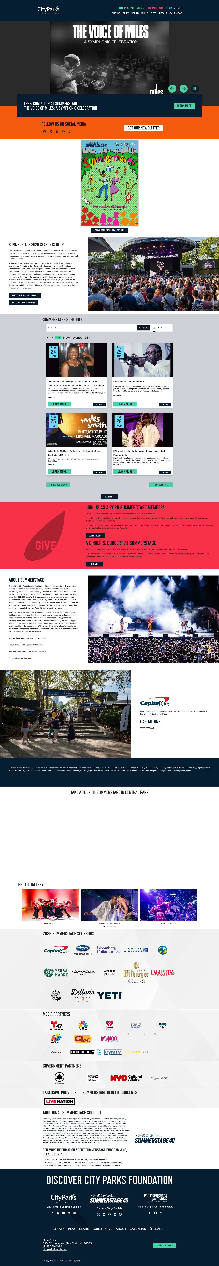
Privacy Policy (49, 1261)
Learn (135, 13)
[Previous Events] (47, 337)
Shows (116, 13)
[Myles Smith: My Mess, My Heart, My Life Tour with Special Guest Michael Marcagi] (76, 430)
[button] (172, 89)
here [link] (152, 728)
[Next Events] (52, 337)
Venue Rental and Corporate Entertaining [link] (26, 645)
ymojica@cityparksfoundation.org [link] (108, 1162)
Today (58, 337)
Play (126, 13)
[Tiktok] (69, 131)
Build (145, 13)
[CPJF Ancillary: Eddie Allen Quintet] (142, 360)
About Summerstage (26, 580)
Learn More (59, 404)
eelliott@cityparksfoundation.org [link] (94, 1160)
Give (153, 13)
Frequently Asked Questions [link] (20, 658)
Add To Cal (99, 405)
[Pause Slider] (195, 89)
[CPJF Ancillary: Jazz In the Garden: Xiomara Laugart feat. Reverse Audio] (142, 430)
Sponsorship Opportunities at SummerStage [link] (27, 638)
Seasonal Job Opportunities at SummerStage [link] (27, 651)
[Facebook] (44, 131)
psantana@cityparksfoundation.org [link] (106, 1165)
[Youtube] (63, 131)
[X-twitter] (51, 131)
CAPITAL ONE (150, 721)
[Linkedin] (69, 1213)
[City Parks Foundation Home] (58, 10)
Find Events (143, 328)
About (163, 13)
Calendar (175, 13)
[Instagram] (57, 131)
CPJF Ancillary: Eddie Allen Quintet (129, 381)
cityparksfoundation (55, 1249)
